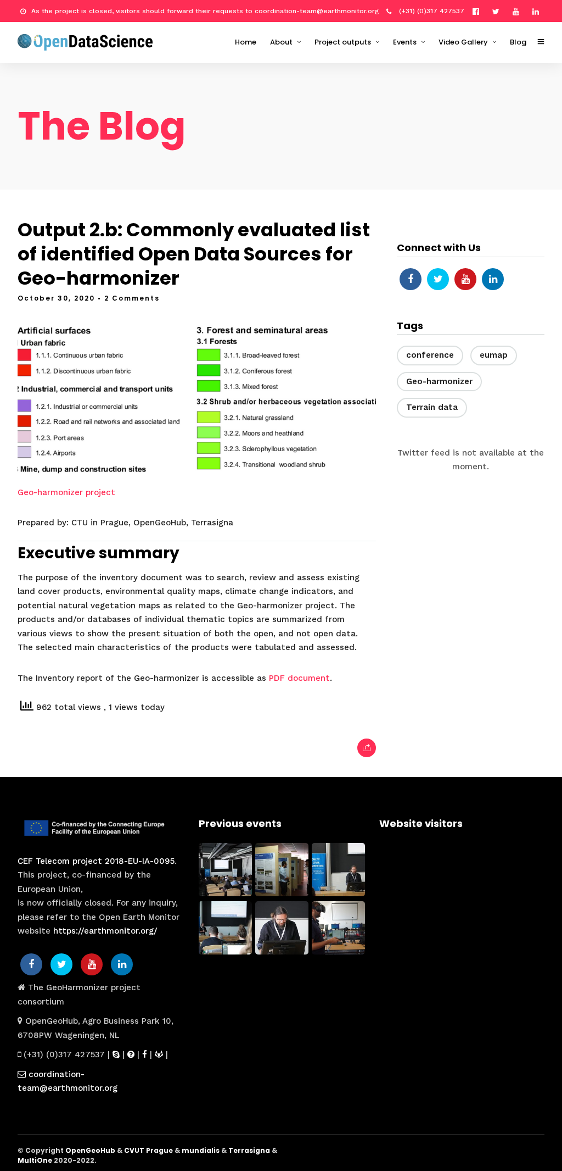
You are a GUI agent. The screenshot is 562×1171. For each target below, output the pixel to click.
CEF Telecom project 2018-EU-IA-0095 (96, 861)
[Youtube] (519, 11)
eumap (494, 355)
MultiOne (35, 1160)
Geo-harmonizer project (66, 492)
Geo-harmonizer (439, 381)
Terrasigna (249, 1150)
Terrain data (432, 407)
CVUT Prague (148, 1150)
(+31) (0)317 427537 (430, 11)
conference (430, 355)
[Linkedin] (538, 11)
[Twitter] (438, 279)
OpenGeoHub (90, 1150)
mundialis (201, 1150)
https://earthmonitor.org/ (105, 931)
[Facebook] (411, 279)
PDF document (299, 678)
